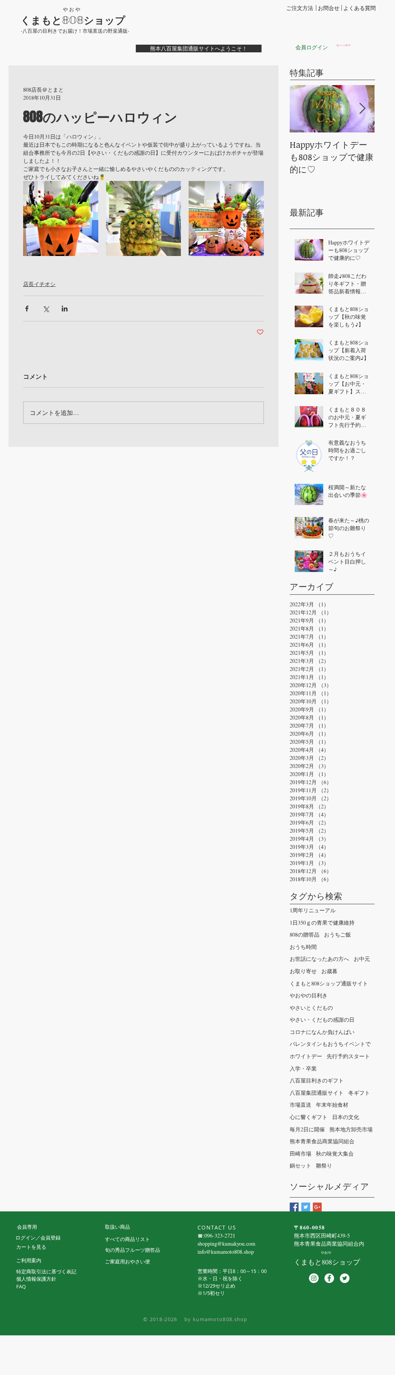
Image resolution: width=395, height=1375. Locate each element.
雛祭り (324, 1165)
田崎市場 (300, 1153)
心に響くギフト (308, 1117)
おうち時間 (303, 946)
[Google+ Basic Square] (317, 1207)
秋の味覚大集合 (335, 1153)
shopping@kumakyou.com (226, 1243)
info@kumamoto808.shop (226, 1251)
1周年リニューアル (313, 910)
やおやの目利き (308, 995)
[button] (355, 45)
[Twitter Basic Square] (305, 1207)
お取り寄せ (303, 971)
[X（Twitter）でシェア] (45, 308)
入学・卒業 (303, 1068)
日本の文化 (345, 1117)
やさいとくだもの (311, 1007)
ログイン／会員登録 (38, 1237)
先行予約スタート (348, 1056)
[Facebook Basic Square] (294, 1207)
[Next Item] (362, 109)
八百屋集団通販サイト (317, 1092)
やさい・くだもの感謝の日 (322, 1019)
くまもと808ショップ (72, 20)
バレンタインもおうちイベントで (330, 1043)
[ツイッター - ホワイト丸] (344, 1278)
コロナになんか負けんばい (322, 1031)
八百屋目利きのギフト (317, 1080)
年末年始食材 (332, 1104)
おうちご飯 (337, 934)
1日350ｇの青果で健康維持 (322, 922)
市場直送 (300, 1104)
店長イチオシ (39, 284)
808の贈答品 (304, 934)
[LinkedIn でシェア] (64, 308)
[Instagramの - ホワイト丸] (314, 1278)
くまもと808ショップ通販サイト (329, 983)
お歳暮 (329, 971)
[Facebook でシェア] (26, 308)
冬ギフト (359, 1092)
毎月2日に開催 (307, 1129)
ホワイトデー (306, 1056)
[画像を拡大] (60, 218)
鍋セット (300, 1165)
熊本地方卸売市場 (351, 1129)
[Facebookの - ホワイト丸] (329, 1278)
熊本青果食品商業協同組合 (322, 1141)
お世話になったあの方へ (319, 958)
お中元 (362, 958)
